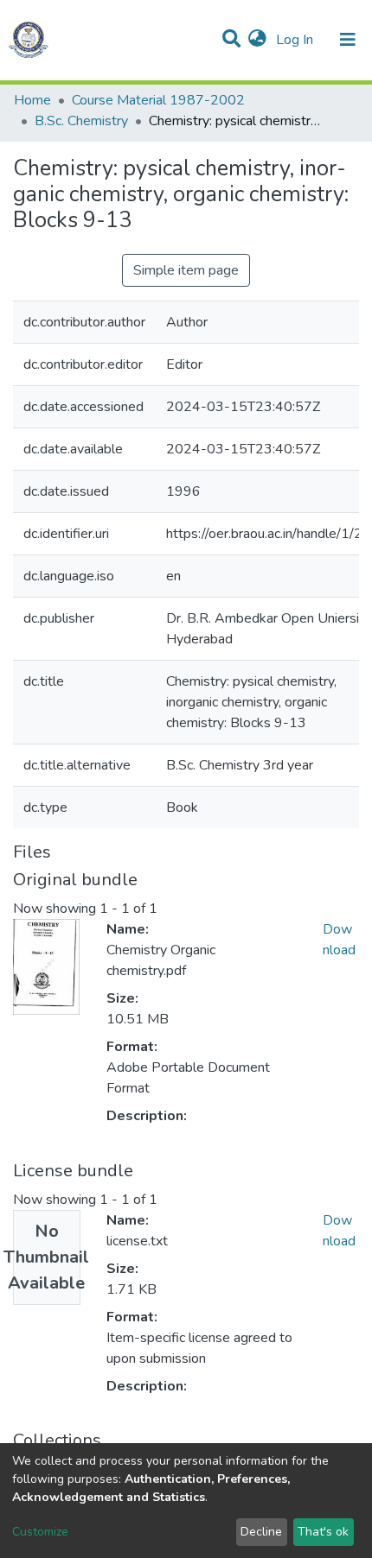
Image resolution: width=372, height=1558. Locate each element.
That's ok (323, 1531)
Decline (261, 1531)
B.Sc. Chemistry (81, 120)
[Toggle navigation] (348, 39)
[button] (257, 39)
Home (32, 100)
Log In (296, 39)
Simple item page (186, 270)
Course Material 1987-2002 (158, 100)
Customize (40, 1531)
